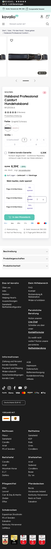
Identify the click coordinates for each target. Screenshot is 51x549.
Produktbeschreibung (13, 116)
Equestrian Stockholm (12, 515)
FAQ (30, 288)
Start (4, 31)
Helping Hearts (9, 298)
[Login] (41, 16)
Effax (4, 502)
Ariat (4, 446)
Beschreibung (9, 252)
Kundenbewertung (35, 376)
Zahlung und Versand (12, 362)
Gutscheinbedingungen (12, 375)
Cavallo (5, 442)
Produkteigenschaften (14, 259)
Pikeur (5, 436)
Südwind (32, 465)
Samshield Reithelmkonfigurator (11, 306)
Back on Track (34, 498)
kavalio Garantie (9, 365)
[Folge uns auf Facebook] (14, 387)
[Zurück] (16, 80)
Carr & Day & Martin (11, 495)
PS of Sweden (8, 449)
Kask (30, 442)
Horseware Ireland (37, 492)
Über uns (6, 288)
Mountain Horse (9, 469)
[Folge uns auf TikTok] (3, 387)
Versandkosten (24, 170)
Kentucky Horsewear (38, 495)
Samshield (6, 439)
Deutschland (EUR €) (12, 403)
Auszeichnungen (9, 301)
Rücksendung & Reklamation (35, 296)
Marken (5, 295)
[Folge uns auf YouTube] (20, 387)
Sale (9, 31)
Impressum (31, 366)
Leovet (5, 492)
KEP (30, 439)
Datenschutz (32, 369)
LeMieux (6, 528)
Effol (4, 488)
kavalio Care (8, 378)
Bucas (31, 488)
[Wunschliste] (11, 41)
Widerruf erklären (36, 300)
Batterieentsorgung (35, 373)
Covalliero (33, 449)
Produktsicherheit (11, 266)
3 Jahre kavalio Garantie (19, 153)
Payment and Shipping (12, 368)
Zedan (5, 498)
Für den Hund (18, 31)
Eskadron (32, 502)
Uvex (30, 446)
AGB (29, 362)
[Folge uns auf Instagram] (9, 387)
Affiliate (30, 379)
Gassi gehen (30, 31)
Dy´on (31, 476)
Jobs (4, 291)
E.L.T (4, 472)
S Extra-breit (13, 140)
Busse (30, 472)
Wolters (8, 92)
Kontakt (31, 291)
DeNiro (5, 476)
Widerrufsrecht (9, 372)
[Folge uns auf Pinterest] (25, 387)
